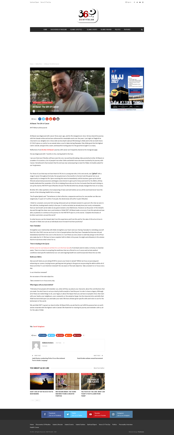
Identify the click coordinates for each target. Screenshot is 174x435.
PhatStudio (141, 432)
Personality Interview (126, 424)
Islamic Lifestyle (76, 29)
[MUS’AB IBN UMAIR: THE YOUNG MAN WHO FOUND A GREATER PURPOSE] (67, 381)
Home (45, 29)
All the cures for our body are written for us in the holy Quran (50, 248)
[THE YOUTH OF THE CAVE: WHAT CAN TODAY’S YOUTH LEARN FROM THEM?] (93, 381)
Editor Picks (36, 102)
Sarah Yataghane (39, 326)
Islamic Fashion (106, 29)
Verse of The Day (45, 2)
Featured (127, 29)
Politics (118, 29)
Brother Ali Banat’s (48, 150)
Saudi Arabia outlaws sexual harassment (90, 358)
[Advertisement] (87, 47)
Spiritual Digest (34, 2)
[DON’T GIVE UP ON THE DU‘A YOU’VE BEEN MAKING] (42, 381)
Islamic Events (92, 29)
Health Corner (34, 427)
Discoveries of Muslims (59, 29)
